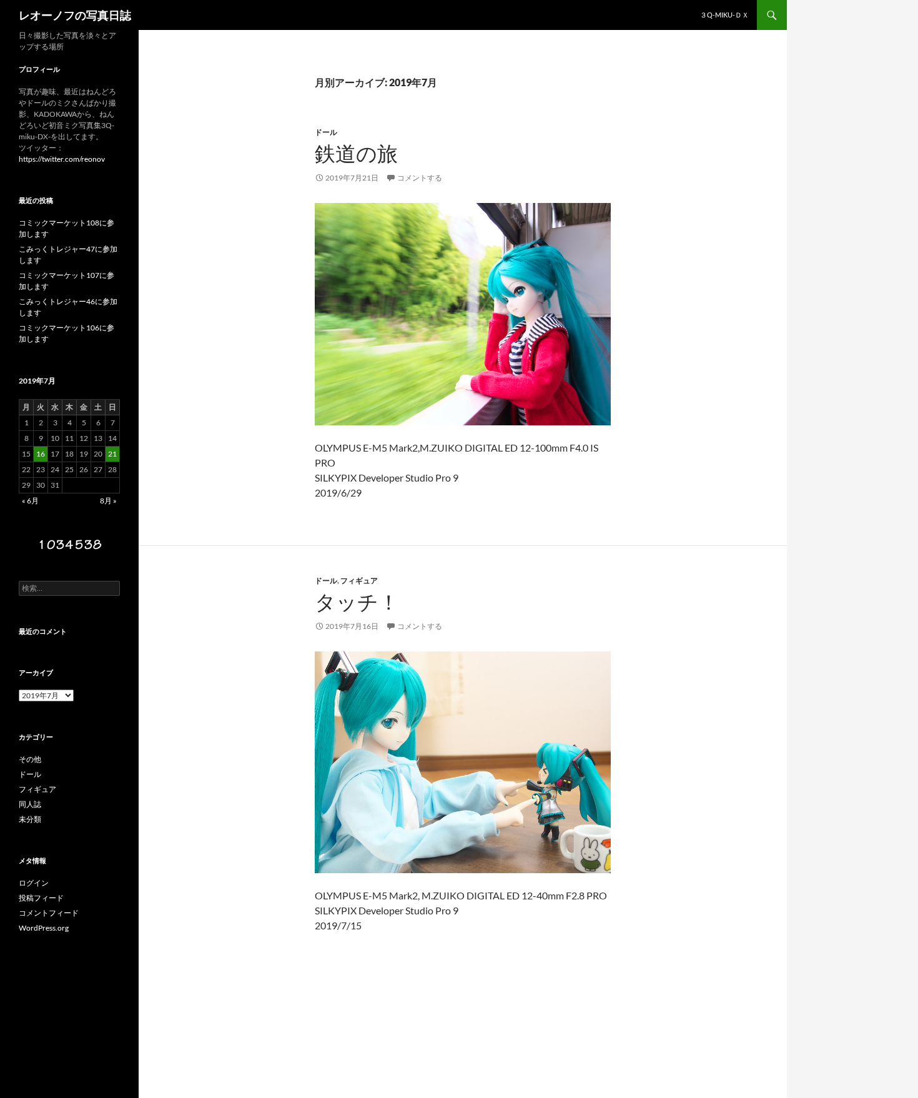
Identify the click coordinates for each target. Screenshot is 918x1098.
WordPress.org (44, 927)
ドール (326, 132)
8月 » (108, 500)
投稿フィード (41, 898)
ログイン (34, 883)
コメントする (419, 177)
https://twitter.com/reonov (62, 159)
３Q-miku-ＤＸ (724, 15)
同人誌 (30, 804)
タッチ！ (357, 602)
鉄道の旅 (356, 153)
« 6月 (30, 500)
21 (112, 453)
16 (40, 453)
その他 (30, 759)
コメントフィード (49, 912)
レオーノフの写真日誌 (75, 15)
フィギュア (359, 580)
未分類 (30, 819)
